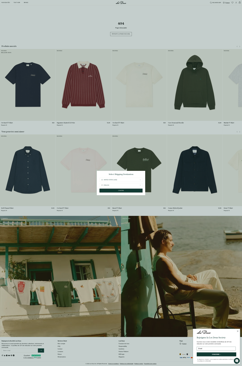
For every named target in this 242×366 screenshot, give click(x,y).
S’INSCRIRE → (216, 354)
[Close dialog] (237, 331)
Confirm (121, 190)
